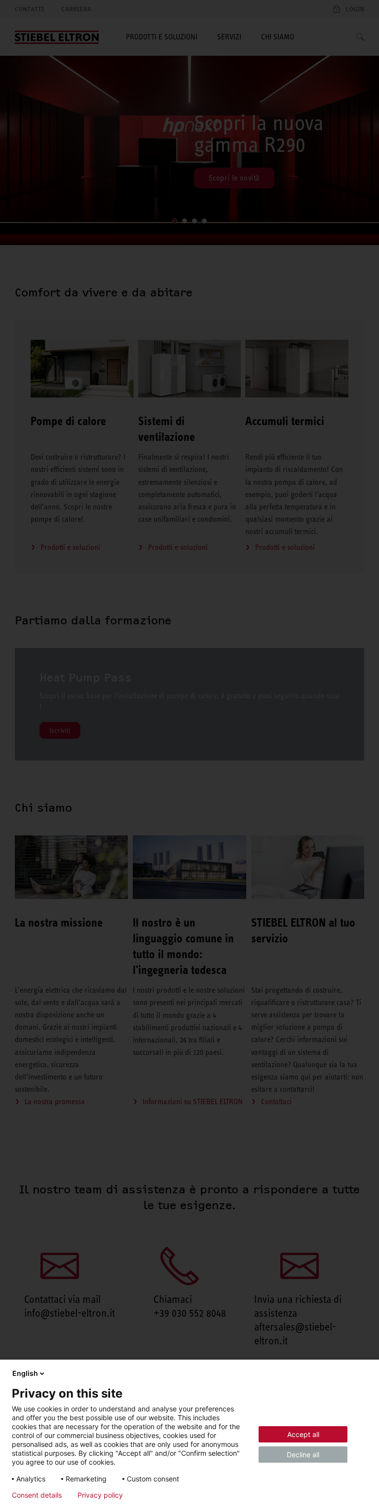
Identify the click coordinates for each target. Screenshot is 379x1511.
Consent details (37, 1495)
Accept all (303, 1434)
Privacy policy (100, 1495)
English (25, 1373)
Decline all (303, 1454)
